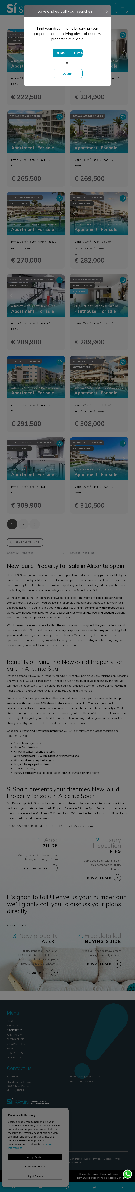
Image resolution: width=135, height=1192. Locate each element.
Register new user (69, 53)
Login (67, 73)
